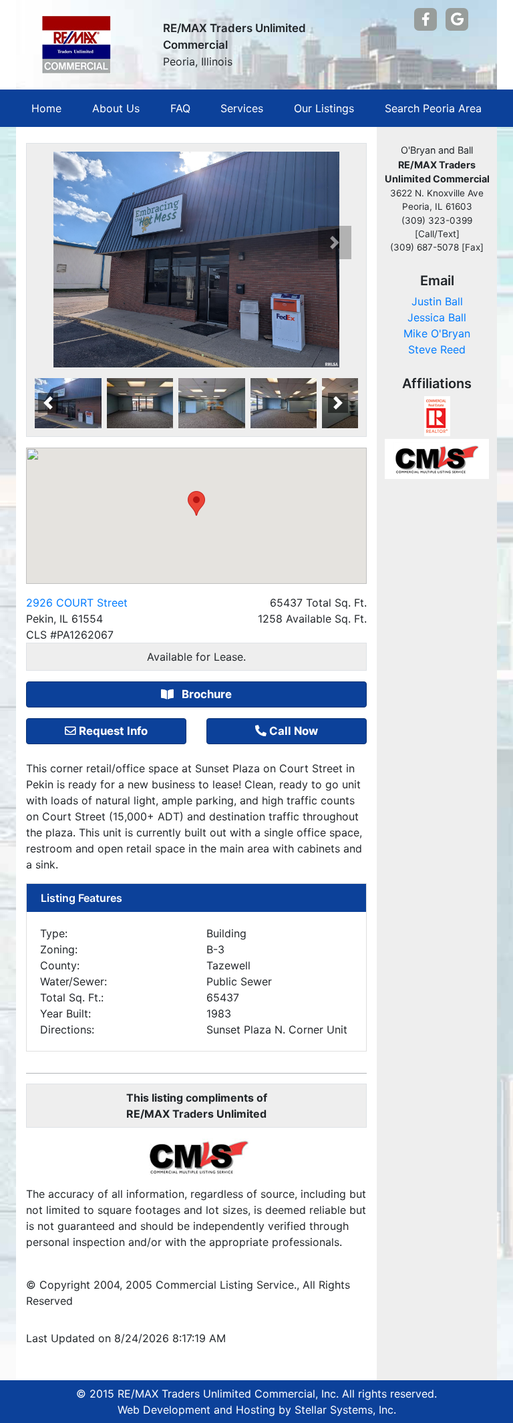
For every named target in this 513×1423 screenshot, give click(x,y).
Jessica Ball (436, 317)
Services (241, 108)
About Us (116, 108)
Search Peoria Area (433, 108)
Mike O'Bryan (436, 333)
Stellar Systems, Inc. (345, 1409)
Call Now (293, 731)
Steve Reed (437, 349)
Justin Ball (437, 301)
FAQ (180, 108)
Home (46, 108)
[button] (334, 242)
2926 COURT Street (77, 602)
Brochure (205, 694)
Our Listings (324, 108)
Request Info (113, 731)
